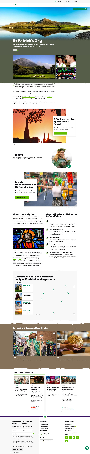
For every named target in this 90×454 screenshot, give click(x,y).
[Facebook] (66, 437)
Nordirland (49, 96)
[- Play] (69, 166)
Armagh (14, 258)
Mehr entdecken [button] (59, 133)
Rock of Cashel (21, 254)
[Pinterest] (74, 437)
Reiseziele (23, 4)
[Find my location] (74, 314)
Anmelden (75, 1)
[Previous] (14, 394)
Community (59, 1)
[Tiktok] (66, 441)
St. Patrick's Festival (19, 91)
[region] (55, 300)
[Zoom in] (74, 285)
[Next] (75, 394)
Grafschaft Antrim (33, 220)
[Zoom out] (74, 287)
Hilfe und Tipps (58, 4)
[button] (73, 328)
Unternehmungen (34, 4)
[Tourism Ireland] (16, 4)
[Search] (76, 4)
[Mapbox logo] (37, 314)
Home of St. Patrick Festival (28, 96)
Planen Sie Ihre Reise (46, 4)
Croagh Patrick (28, 255)
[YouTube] (77, 437)
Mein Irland (68, 1)
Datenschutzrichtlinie (29, 446)
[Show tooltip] (33, 434)
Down (20, 258)
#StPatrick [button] (15, 50)
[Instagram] (70, 437)
